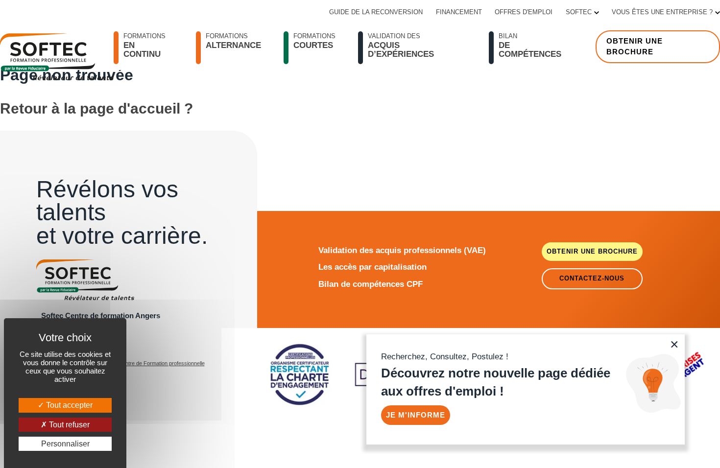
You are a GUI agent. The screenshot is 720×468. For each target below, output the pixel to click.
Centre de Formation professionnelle (162, 363)
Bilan (530, 45)
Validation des (401, 45)
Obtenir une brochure (634, 46)
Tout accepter (68, 405)
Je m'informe (415, 415)
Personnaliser (65, 444)
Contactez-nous (591, 278)
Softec (579, 12)
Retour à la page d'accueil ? (96, 108)
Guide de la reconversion (376, 12)
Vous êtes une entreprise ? (662, 12)
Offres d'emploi (523, 12)
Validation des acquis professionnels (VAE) (402, 250)
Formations (314, 41)
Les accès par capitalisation (372, 267)
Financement (459, 12)
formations (144, 45)
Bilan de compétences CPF (370, 284)
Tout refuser (68, 425)
